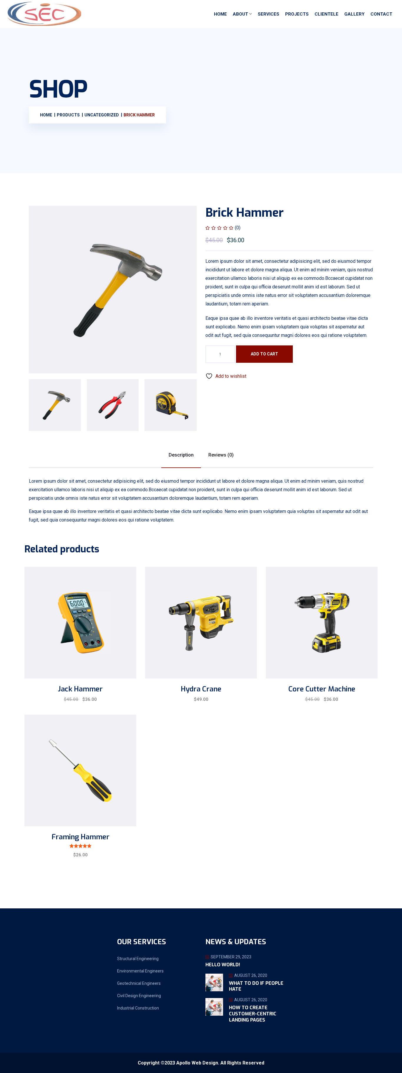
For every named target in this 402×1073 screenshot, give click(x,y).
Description (181, 455)
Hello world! (222, 965)
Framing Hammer (80, 837)
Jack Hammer (80, 689)
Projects (297, 14)
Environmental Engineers (140, 971)
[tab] (55, 405)
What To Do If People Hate (256, 986)
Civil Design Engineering (139, 995)
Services (268, 14)
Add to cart (264, 354)
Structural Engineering (138, 958)
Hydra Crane (201, 689)
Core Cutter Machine (321, 689)
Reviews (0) (221, 455)
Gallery (354, 14)
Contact (381, 14)
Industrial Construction (138, 1008)
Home (220, 14)
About (240, 14)
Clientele (326, 14)
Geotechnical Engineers (139, 983)
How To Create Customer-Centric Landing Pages (252, 1014)
